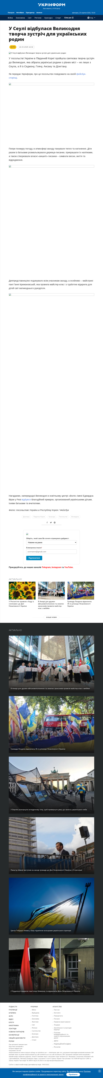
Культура (48, 18)
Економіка (20, 18)
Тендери (57, 1025)
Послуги (11, 13)
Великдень (75, 517)
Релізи (11, 1041)
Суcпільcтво (36, 1031)
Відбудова (35, 1013)
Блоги (11, 1022)
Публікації (13, 1010)
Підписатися (34, 558)
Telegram (46, 567)
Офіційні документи (17, 1038)
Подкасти (13, 1007)
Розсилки (57, 1047)
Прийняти (73, 1074)
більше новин (51, 617)
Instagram (56, 567)
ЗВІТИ (56, 1041)
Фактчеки (35, 1022)
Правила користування (62, 1022)
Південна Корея (39, 517)
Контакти (57, 1013)
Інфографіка (14, 1025)
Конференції (14, 1035)
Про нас (57, 1010)
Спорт (58, 18)
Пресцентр (30, 13)
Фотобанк (20, 13)
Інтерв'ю (12, 1013)
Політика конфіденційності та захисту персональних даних (62, 1035)
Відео (11, 1019)
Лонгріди (12, 1029)
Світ (30, 18)
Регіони (38, 18)
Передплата (58, 1016)
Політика (35, 1016)
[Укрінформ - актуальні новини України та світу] (51, 4)
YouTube (68, 567)
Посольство (63, 517)
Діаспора (26, 517)
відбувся (26, 499)
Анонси (39, 13)
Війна (10, 18)
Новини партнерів (16, 1032)
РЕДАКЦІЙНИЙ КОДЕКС (62, 1044)
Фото (11, 1016)
